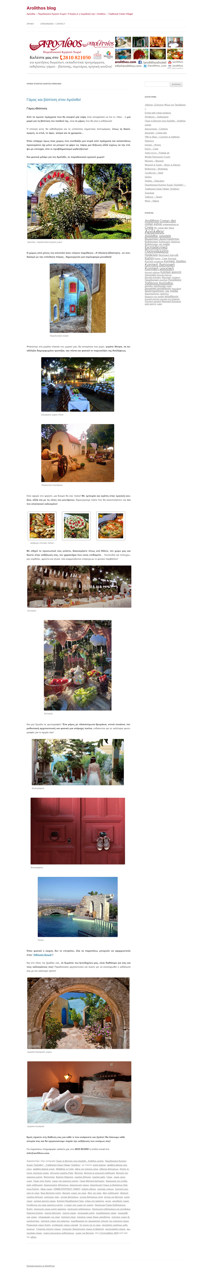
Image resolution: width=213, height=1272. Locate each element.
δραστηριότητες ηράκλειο (157, 294)
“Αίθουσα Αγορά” (43, 954)
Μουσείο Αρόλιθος (153, 277)
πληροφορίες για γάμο (49, 1217)
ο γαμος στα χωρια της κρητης (78, 1205)
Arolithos (152, 221)
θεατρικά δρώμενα (171, 301)
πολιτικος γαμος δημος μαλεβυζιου (93, 1217)
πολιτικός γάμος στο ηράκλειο (55, 1221)
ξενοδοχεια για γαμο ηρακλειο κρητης (45, 1205)
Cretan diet (168, 221)
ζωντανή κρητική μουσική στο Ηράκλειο (162, 299)
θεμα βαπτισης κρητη (51, 1193)
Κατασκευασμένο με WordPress (41, 1266)
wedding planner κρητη (44, 1169)
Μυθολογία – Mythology (156, 169)
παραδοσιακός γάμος (106, 1213)
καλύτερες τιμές (51, 1197)
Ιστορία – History (153, 145)
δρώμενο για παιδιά (154, 296)
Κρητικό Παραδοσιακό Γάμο (70, 1201)
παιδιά (159, 304)
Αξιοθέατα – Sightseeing (156, 117)
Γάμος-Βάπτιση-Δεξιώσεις (92, 1181)
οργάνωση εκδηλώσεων (79, 1209)
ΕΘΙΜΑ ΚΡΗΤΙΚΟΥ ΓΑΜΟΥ (67, 1189)
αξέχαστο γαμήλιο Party (61, 1173)
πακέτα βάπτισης (52, 1213)
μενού (108, 1201)
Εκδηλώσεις (151, 241)
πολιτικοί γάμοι (68, 1217)
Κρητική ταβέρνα (152, 272)
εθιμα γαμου (46, 1189)
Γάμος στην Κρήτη (42, 1181)
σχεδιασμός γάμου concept (65, 1225)
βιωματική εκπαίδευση (158, 288)
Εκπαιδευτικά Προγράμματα (156, 249)
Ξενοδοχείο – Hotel (154, 173)
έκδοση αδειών (89, 1189)
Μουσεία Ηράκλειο (164, 275)
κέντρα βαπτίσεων (69, 1197)
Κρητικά (172, 258)
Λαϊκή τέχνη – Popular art (157, 153)
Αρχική (30, 24)
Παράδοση (176, 278)
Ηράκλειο (149, 141)
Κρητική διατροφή (160, 265)
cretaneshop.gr (171, 224)
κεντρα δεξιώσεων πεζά (91, 1197)
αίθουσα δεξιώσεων (108, 1169)
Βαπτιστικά (49, 1177)
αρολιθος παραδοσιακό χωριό (158, 286)
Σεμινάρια (149, 193)
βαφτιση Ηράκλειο (64, 1177)
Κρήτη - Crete (160, 258)
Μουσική (166, 277)
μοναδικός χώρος (120, 1201)
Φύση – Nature (152, 201)
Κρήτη (149, 258)
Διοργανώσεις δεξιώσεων (56, 1185)
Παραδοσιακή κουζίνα (156, 280)
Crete (149, 227)
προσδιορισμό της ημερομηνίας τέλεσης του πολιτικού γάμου (100, 1221)
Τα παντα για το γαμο (90, 1225)
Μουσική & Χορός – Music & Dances (162, 165)
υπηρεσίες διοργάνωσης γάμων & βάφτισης (83, 1229)
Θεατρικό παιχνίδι (168, 255)
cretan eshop (153, 224)
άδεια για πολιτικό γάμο (86, 1169)
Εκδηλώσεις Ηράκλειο (169, 241)
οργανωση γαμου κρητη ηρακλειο (50, 1209)
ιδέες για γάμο (94, 1193)
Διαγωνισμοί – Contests (156, 129)
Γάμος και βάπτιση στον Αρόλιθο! (54, 100)
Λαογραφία (150, 275)
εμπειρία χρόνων (105, 1189)
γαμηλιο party (98, 1177)
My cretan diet (161, 228)
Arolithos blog (41, 8)
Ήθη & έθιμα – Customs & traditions (162, 137)
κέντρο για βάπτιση (113, 1197)
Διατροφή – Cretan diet (156, 133)
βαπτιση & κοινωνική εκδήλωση (99, 1173)
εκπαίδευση (171, 296)
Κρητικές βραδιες (175, 261)
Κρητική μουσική (159, 268)
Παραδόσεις (174, 279)
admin (33, 1237)
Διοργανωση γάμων (79, 1185)
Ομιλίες (148, 177)
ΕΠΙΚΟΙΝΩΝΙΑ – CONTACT (53, 24)
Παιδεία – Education (154, 181)
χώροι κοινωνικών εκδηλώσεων (58, 1233)
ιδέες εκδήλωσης (111, 1193)
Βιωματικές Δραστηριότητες (162, 238)
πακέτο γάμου (69, 1213)
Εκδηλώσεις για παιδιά (157, 244)
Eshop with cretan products (158, 113)
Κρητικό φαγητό (170, 272)
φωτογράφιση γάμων (115, 1229)
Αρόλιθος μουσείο (158, 236)
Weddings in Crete (65, 1169)
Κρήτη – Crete (151, 149)
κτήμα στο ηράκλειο (94, 1201)
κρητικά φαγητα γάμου (45, 1201)
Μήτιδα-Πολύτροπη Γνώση (157, 157)
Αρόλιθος (154, 231)
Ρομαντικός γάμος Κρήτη (39, 1225)
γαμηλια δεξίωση (83, 1177)
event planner (99, 1165)
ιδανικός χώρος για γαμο (74, 1193)
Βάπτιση (79, 1173)
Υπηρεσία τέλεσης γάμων (48, 1229)
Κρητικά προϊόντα (154, 261)
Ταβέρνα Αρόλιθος (159, 283)
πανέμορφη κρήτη (86, 1213)
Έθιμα (171, 228)
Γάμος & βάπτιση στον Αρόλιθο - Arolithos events (80, 1161)
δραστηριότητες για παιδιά (161, 291)
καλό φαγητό (150, 304)
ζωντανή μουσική (153, 301)
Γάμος (109, 1177)
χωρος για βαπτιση (84, 1233)
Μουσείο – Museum (154, 161)
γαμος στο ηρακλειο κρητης (65, 1181)
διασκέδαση (176, 289)
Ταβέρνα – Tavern (153, 197)
